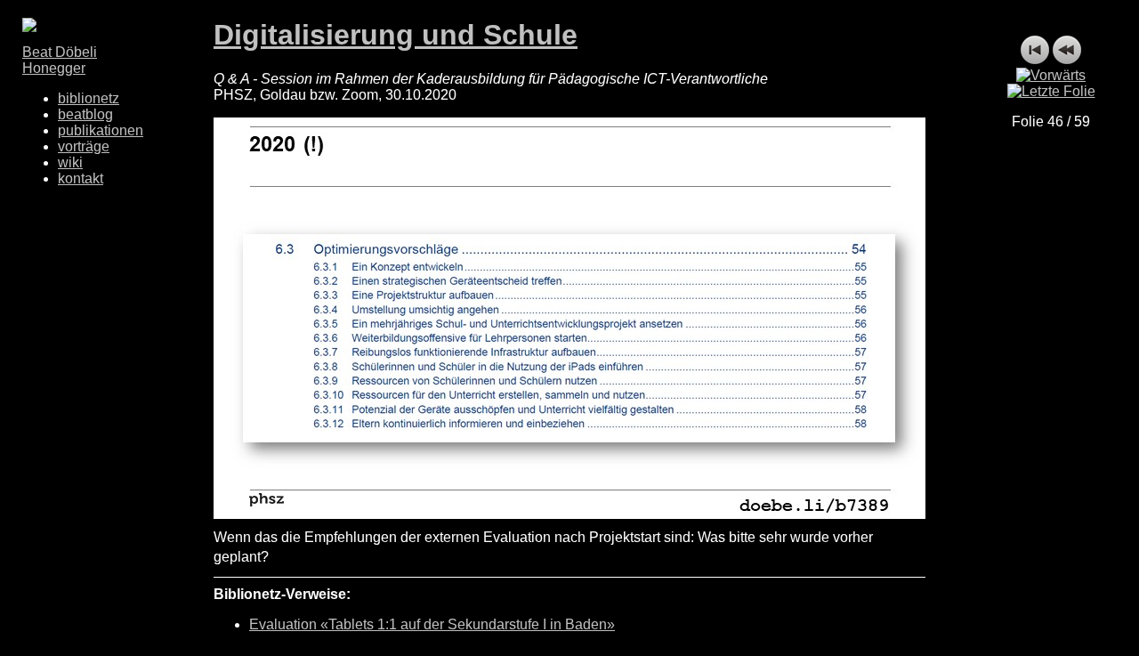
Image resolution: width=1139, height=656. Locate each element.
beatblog (85, 114)
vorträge (83, 146)
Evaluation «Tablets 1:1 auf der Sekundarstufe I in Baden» (432, 624)
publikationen (100, 130)
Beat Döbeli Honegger (59, 60)
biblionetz (88, 98)
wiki (70, 162)
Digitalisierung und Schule (396, 35)
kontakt (80, 178)
